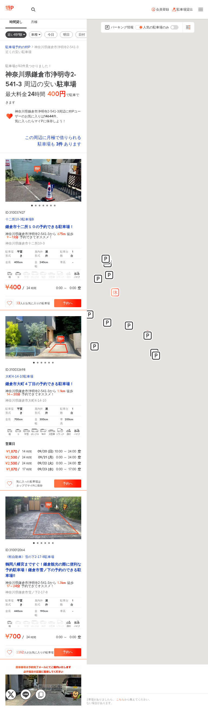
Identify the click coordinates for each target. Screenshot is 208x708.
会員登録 (162, 9)
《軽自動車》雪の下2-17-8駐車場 (29, 557)
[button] (115, 292)
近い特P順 (15, 34)
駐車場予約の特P (17, 47)
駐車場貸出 (185, 9)
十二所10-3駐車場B (19, 219)
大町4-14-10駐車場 (19, 376)
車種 (34, 34)
